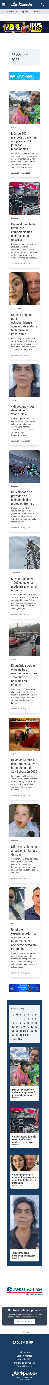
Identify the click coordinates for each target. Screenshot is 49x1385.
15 (21, 1027)
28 (17, 1035)
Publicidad (12, 11)
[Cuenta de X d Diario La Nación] (18, 1343)
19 (36, 1027)
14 (17, 1027)
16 (24, 1027)
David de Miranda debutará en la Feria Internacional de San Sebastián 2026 (24, 766)
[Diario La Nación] (22, 4)
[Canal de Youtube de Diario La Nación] (31, 1343)
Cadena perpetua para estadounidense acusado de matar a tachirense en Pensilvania (24, 324)
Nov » (21, 1039)
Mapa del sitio (24, 1359)
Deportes (14, 754)
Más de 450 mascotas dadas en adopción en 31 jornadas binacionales (24, 141)
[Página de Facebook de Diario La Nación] (14, 1343)
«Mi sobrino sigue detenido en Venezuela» (22, 410)
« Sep (14, 1039)
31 (28, 1035)
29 (20, 1035)
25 (32, 1031)
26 (36, 1031)
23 (24, 1031)
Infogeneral (15, 573)
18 (32, 1027)
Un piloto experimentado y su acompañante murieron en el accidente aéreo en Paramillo (24, 939)
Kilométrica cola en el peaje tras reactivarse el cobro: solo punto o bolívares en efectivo (24, 675)
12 (36, 1023)
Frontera (14, 127)
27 (13, 1035)
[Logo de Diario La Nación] (24, 1373)
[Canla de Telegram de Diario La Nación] (27, 1343)
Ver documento (24, 1321)
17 (28, 1027)
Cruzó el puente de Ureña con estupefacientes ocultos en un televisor (23, 232)
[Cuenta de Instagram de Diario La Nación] (22, 1343)
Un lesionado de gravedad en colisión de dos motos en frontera (22, 498)
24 (28, 1031)
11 (32, 1023)
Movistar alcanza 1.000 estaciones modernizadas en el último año (24, 584)
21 (17, 1031)
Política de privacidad (24, 1363)
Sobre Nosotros (24, 1366)
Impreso (24, 11)
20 (13, 1031)
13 (13, 1027)
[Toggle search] (42, 4)
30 (24, 1035)
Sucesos (14, 218)
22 (20, 1031)
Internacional (16, 309)
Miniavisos (37, 11)
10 (28, 1023)
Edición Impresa (24, 1355)
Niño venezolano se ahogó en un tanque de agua (24, 850)
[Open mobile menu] (3, 4)
